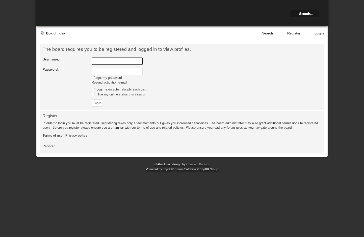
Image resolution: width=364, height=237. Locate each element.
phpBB (167, 169)
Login (319, 33)
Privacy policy (76, 135)
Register (293, 33)
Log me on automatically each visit (121, 89)
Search (267, 33)
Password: (51, 69)
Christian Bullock (197, 164)
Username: (51, 59)
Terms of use (52, 135)
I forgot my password (107, 78)
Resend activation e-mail (109, 82)
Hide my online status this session (121, 94)
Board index (55, 33)
